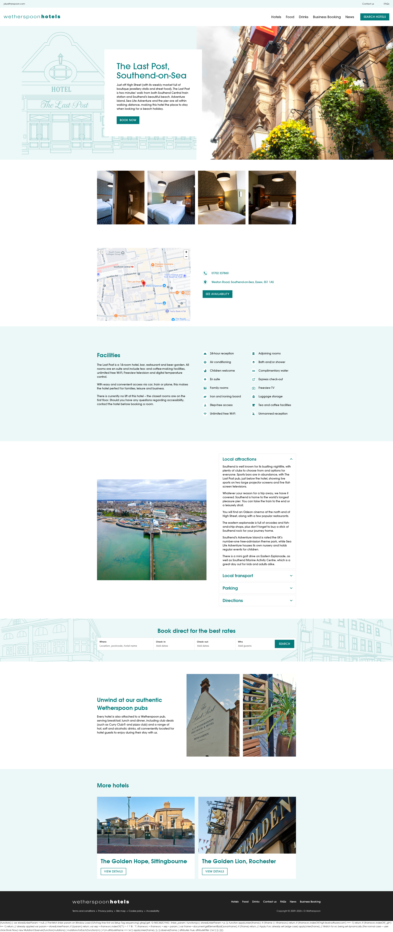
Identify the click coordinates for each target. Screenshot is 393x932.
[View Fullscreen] (101, 252)
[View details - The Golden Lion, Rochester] (247, 825)
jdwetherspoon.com (14, 3)
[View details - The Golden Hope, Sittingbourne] (146, 825)
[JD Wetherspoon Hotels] (32, 17)
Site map (121, 910)
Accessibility (152, 910)
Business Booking (327, 17)
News (349, 17)
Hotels (276, 17)
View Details (113, 871)
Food (290, 17)
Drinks (303, 17)
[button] (144, 284)
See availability (217, 294)
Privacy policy (105, 910)
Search (284, 644)
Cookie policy (136, 910)
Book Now (128, 120)
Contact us (368, 3)
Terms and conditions (83, 910)
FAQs (386, 3)
